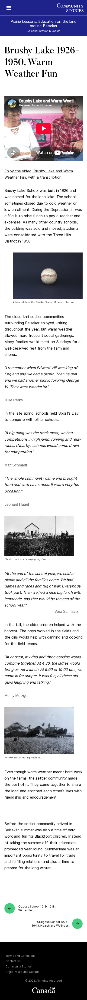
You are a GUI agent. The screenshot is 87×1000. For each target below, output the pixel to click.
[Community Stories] (72, 7)
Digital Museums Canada (22, 972)
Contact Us (13, 961)
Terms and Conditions (20, 955)
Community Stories (19, 966)
